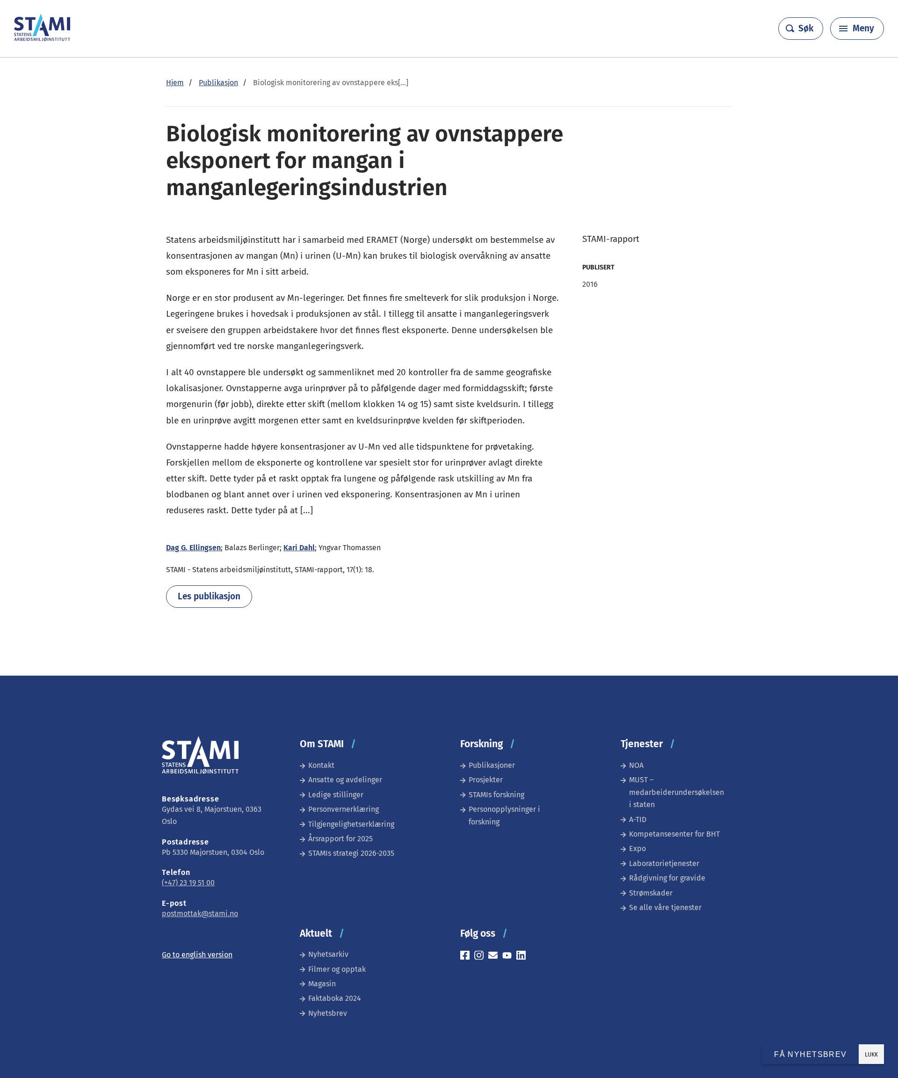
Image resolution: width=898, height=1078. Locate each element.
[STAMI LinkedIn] (523, 956)
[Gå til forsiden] (42, 38)
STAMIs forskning (496, 794)
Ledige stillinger (335, 794)
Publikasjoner (492, 765)
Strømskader (651, 893)
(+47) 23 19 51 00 (188, 882)
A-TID (637, 819)
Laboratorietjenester (664, 863)
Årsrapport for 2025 (340, 838)
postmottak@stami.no (200, 913)
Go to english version (197, 954)
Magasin (322, 983)
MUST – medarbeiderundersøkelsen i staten (676, 792)
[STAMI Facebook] (467, 956)
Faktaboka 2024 (334, 998)
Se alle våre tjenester (665, 907)
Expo (637, 848)
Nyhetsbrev (327, 1013)
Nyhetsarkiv (328, 954)
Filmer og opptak (337, 969)
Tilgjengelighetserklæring (351, 824)
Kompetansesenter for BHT (674, 834)
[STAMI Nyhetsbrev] (495, 956)
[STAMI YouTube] (509, 956)
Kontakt (321, 765)
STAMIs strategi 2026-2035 (351, 853)
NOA (636, 765)
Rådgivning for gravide (667, 878)
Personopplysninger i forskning (504, 815)
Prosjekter (486, 779)
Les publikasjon (209, 596)
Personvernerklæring (343, 809)
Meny (863, 28)
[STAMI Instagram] (481, 956)
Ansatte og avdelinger (345, 779)
